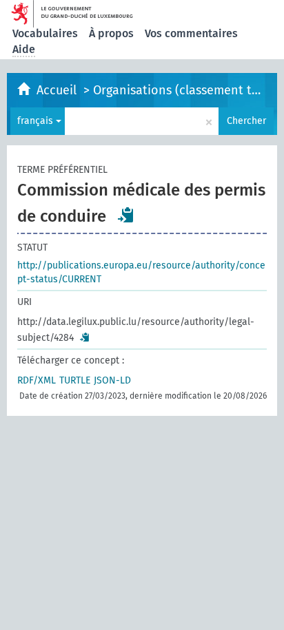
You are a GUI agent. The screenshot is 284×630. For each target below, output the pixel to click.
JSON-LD (112, 380)
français (36, 121)
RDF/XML (36, 380)
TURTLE (74, 380)
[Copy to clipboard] (126, 215)
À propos (111, 33)
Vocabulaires (45, 33)
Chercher (246, 121)
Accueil (58, 90)
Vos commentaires (191, 33)
